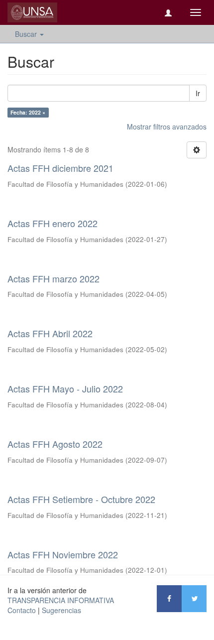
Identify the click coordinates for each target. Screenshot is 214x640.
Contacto (21, 610)
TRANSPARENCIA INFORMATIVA (60, 600)
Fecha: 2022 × (27, 112)
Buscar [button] (27, 34)
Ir (198, 93)
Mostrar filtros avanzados (167, 126)
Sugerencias (61, 610)
